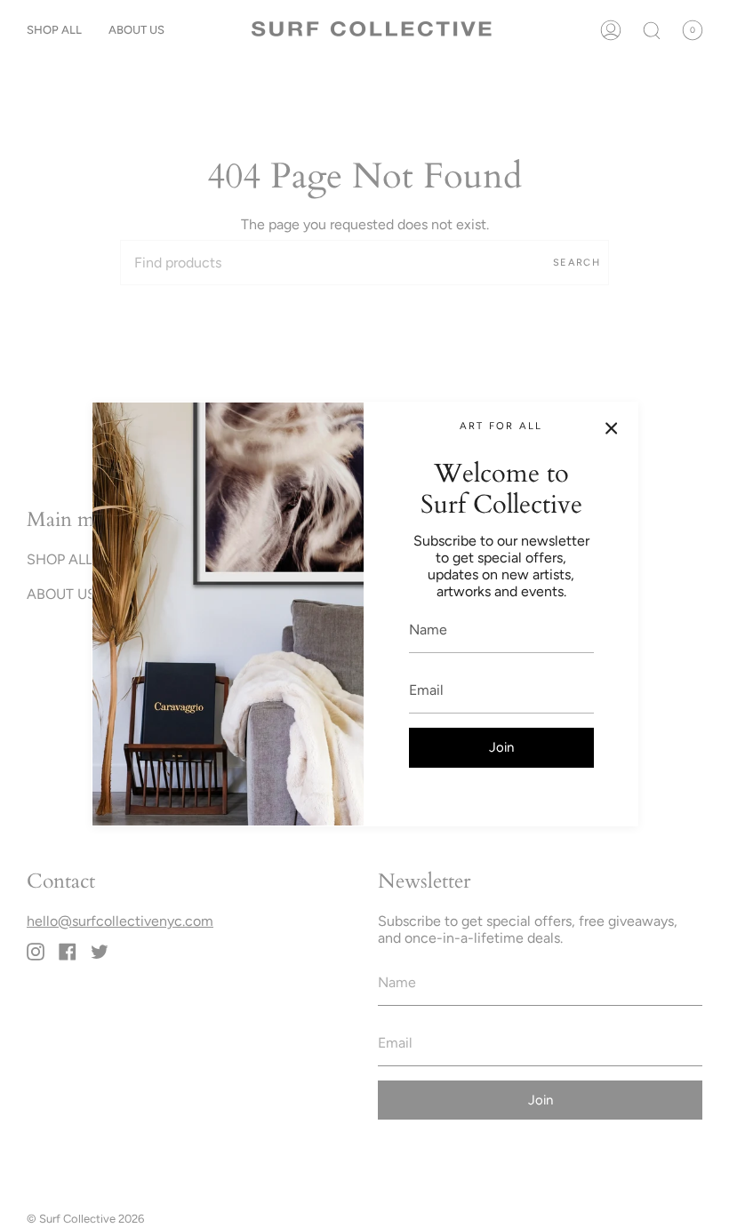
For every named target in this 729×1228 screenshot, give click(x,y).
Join (501, 747)
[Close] (612, 428)
